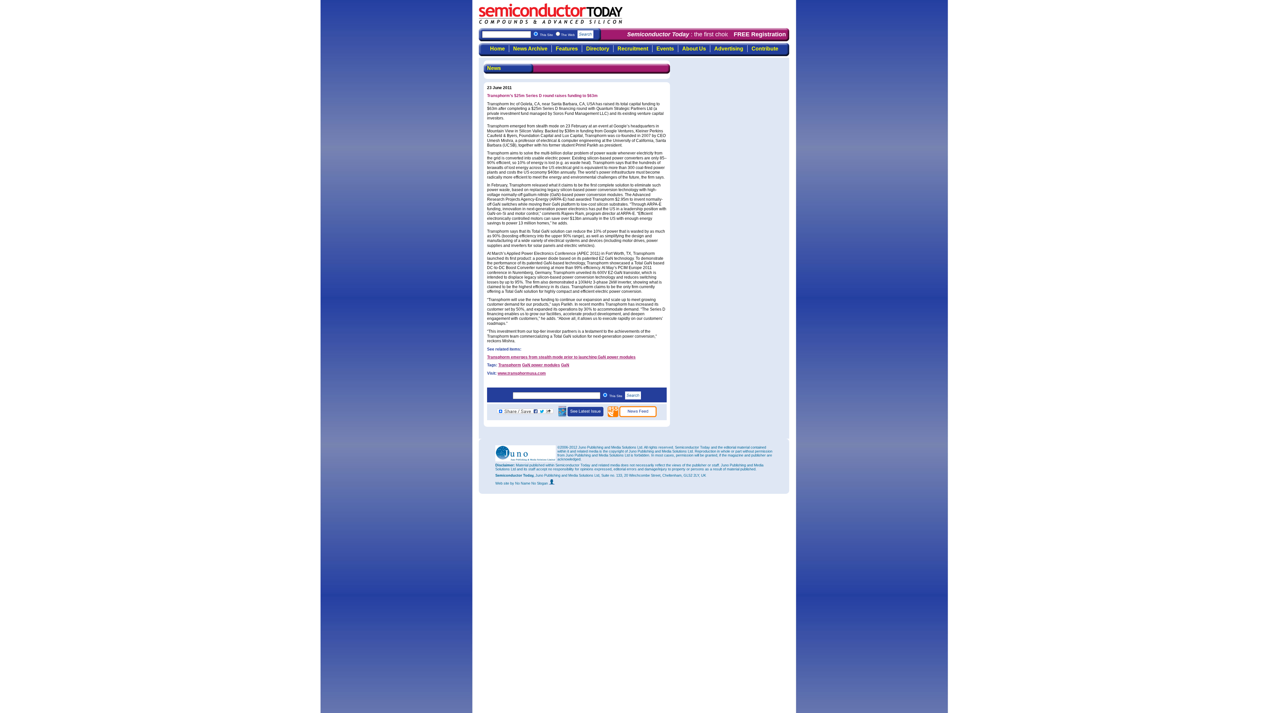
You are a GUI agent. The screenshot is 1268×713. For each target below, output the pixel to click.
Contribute (765, 48)
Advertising (728, 48)
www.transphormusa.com (522, 373)
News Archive (530, 48)
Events (665, 48)
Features (567, 48)
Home (497, 48)
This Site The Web (558, 35)
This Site (616, 396)
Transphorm (509, 365)
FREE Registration (760, 34)
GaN (565, 365)
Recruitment (632, 48)
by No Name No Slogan (529, 483)
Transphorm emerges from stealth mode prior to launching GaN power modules (561, 357)
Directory (597, 48)
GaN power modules (541, 365)
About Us (694, 48)
